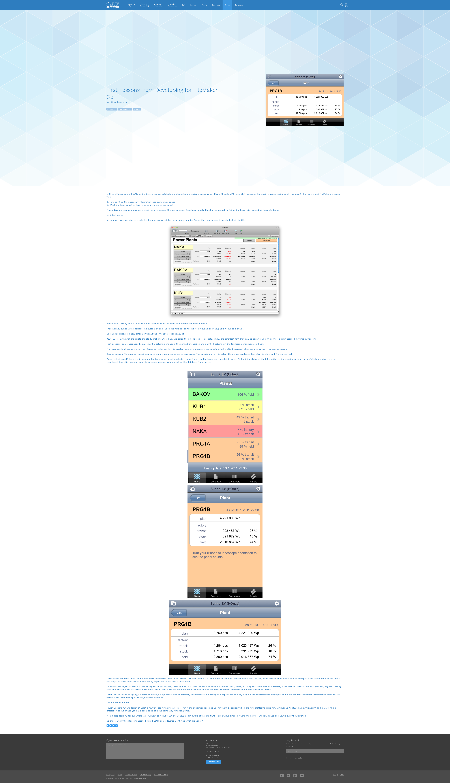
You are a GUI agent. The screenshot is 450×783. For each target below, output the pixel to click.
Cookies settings (161, 775)
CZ (346, 4)
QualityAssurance (172, 5)
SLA (183, 5)
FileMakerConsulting (144, 5)
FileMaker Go (125, 109)
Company (239, 5)
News (227, 5)
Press (120, 775)
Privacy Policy (145, 775)
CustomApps (131, 5)
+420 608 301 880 (212, 757)
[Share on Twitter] (110, 725)
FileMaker (111, 109)
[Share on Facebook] (108, 725)
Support (193, 5)
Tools (204, 5)
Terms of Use (131, 775)
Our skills (216, 5)
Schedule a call (214, 762)
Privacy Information (294, 758)
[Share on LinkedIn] (113, 725)
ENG (347, 6)
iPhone (137, 109)
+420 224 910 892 (216, 751)
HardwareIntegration (158, 5)
